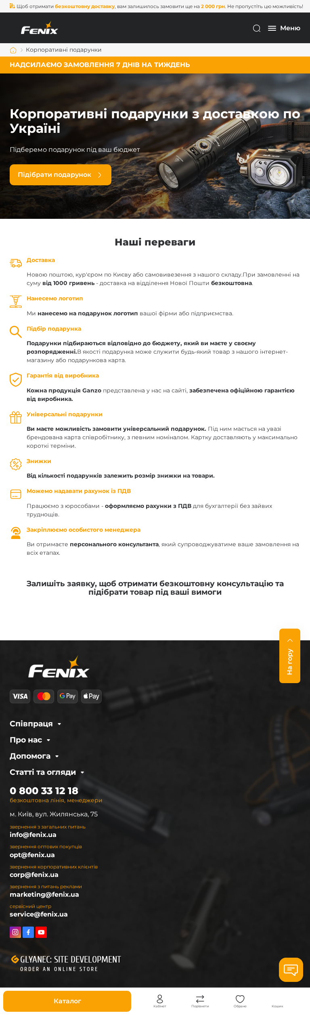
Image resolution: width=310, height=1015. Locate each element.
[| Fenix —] (39, 27)
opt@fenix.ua (32, 855)
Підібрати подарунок (54, 174)
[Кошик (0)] (278, 999)
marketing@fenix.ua (44, 894)
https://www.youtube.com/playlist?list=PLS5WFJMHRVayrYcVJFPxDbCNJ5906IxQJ (41, 932)
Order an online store (59, 969)
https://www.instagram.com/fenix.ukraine (15, 932)
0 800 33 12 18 (44, 791)
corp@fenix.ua (34, 875)
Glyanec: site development (70, 959)
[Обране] (240, 999)
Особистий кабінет (160, 999)
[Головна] (13, 50)
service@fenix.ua (39, 914)
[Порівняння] (200, 999)
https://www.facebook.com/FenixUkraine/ (28, 932)
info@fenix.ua (33, 835)
